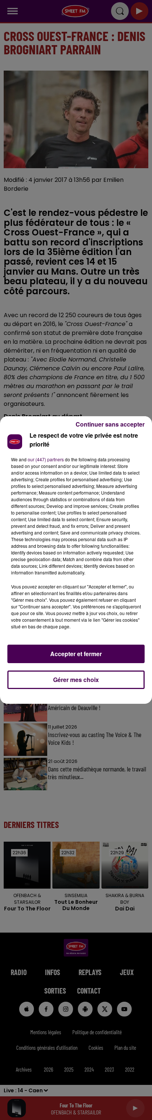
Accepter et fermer (76, 653)
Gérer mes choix (76, 679)
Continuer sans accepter (110, 424)
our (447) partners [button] (46, 459)
